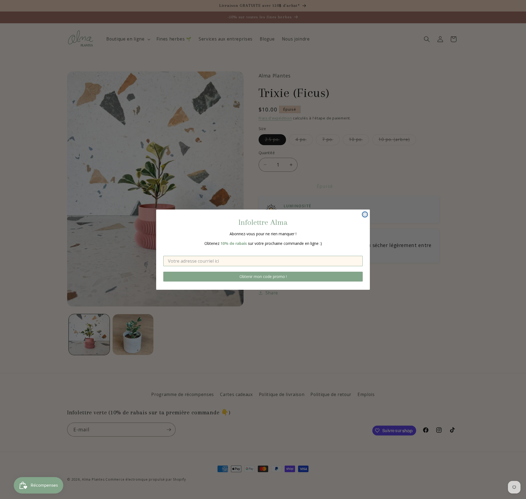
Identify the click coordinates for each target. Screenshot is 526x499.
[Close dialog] (365, 214)
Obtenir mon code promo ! (263, 276)
